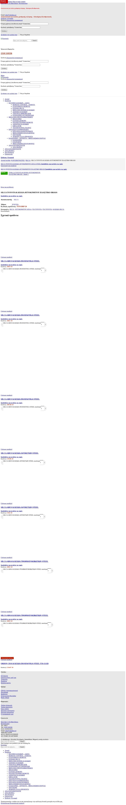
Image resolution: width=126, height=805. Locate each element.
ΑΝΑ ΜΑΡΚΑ (17, 147)
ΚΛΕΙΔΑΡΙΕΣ (17, 140)
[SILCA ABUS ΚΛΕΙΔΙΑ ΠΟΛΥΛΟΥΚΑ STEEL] (63, 251)
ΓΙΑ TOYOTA (37, 209)
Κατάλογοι (4, 694)
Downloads (4, 692)
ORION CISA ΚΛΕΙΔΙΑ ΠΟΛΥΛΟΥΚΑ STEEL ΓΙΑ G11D (25, 664)
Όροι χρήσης (5, 709)
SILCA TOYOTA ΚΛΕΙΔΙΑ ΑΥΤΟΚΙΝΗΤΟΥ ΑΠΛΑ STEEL (21, 164)
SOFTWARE (17, 135)
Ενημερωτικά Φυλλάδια (8, 696)
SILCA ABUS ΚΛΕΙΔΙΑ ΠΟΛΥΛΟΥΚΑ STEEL (20, 261)
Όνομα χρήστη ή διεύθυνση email (15, 24)
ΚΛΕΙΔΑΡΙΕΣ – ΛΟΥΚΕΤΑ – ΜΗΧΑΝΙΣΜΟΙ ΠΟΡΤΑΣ (27, 138)
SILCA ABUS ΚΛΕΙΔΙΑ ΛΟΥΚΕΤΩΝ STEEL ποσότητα (21, 461)
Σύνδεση (4, 31)
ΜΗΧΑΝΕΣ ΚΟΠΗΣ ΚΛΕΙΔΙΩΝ (24, 110)
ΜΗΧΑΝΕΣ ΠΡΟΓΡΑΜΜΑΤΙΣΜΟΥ (21, 117)
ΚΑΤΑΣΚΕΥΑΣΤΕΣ (18, 160)
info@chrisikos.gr (10, 15)
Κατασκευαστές (6, 683)
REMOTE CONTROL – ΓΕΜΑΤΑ (24, 105)
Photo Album (5, 697)
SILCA (28, 160)
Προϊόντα (4, 681)
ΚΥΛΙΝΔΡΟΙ (17, 142)
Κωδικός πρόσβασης (11, 27)
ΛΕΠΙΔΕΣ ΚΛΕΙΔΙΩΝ (20, 112)
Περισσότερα (9, 803)
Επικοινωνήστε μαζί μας (8, 677)
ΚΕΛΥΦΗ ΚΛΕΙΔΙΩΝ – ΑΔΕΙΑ (19, 103)
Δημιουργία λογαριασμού (15, 20)
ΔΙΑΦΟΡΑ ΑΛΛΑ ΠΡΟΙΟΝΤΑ (23, 136)
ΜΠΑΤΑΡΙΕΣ (17, 119)
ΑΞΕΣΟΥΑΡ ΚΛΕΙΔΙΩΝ (21, 124)
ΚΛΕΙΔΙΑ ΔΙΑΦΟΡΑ (19, 120)
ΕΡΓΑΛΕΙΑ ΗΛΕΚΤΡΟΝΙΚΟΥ (23, 131)
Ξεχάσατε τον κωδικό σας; (9, 35)
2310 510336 (6, 53)
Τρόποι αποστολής (7, 707)
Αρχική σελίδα (6, 160)
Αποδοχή (21, 803)
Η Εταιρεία (4, 676)
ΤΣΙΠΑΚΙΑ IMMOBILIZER (22, 113)
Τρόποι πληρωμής (6, 705)
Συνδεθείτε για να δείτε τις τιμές (52, 164)
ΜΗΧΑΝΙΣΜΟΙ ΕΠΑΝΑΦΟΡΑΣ (23, 133)
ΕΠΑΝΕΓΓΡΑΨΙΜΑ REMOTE (23, 122)
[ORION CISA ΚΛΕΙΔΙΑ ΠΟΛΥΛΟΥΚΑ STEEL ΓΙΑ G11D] (15, 656)
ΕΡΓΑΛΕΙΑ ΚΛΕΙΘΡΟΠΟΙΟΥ (19, 129)
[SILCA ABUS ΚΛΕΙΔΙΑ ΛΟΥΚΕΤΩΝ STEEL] (63, 443)
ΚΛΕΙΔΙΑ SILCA (18, 108)
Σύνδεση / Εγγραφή (11, 798)
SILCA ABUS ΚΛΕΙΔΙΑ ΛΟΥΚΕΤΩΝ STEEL (20, 453)
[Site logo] (5, 38)
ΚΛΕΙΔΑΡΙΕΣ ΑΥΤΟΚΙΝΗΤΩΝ (23, 115)
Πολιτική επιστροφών (7, 710)
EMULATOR (17, 126)
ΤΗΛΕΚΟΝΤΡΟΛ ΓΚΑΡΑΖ (22, 128)
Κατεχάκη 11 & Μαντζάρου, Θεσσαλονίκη (14, 3)
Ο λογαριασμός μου (7, 714)
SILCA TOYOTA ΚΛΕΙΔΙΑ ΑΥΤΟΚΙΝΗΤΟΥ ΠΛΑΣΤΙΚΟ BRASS (23, 169)
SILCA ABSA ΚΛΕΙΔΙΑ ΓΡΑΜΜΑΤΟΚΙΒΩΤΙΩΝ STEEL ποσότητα (25, 569)
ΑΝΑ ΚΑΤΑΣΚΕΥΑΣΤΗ (17, 145)
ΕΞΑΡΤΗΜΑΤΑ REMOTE (21, 106)
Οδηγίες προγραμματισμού (9, 690)
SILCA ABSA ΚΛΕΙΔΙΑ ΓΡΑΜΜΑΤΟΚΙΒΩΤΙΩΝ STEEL (24, 561)
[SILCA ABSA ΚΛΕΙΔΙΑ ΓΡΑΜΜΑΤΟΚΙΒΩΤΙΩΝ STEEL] (63, 552)
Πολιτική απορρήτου (7, 712)
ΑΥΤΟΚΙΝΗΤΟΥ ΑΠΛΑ (23, 209)
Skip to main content (19, 1)
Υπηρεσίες (4, 679)
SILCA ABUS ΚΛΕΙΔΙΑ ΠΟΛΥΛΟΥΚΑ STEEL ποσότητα (22, 269)
